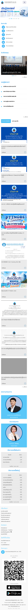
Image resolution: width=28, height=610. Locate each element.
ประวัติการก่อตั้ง (4, 511)
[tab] (6, 121)
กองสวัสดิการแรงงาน (5, 541)
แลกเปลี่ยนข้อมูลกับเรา (6, 532)
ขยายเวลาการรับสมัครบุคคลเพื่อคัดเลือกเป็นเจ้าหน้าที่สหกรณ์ (13, 147)
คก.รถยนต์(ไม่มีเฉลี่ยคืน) (8, 480)
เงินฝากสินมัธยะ (6, 462)
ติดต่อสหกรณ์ (4, 528)
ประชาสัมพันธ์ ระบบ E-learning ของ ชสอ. (11, 262)
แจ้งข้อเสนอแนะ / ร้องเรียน (6, 530)
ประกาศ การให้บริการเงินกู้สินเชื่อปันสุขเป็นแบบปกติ (12, 204)
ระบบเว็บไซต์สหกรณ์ (5, 545)
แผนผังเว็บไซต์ (4, 534)
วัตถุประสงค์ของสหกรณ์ (6, 513)
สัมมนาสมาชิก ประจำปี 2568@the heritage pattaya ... (13, 71)
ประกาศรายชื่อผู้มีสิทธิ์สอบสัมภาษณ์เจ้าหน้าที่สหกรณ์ (13, 349)
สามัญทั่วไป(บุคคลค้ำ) (7, 490)
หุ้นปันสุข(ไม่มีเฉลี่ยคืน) (7, 485)
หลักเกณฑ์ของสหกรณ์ (5, 521)
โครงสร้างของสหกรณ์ (5, 515)
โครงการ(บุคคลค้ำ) (7, 492)
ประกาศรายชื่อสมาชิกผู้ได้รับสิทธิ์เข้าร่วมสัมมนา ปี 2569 (12, 234)
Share (4, 152)
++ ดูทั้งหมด (24, 77)
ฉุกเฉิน (4, 487)
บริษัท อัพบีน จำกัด (16, 608)
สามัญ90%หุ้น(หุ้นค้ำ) (7, 482)
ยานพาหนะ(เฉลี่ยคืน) (7, 478)
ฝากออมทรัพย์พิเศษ (7, 460)
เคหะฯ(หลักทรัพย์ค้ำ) (7, 494)
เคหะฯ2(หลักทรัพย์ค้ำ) (7, 497)
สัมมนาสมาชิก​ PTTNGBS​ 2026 (8, 291)
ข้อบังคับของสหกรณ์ (5, 517)
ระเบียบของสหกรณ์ (5, 519)
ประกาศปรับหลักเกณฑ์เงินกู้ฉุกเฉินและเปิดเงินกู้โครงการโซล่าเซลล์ (13, 378)
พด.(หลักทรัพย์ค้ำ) (6, 499)
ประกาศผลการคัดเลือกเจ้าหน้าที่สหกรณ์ (10, 320)
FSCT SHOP (3, 543)
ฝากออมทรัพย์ (6, 457)
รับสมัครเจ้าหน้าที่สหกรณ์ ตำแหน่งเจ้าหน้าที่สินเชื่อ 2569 (12, 176)
